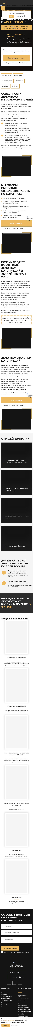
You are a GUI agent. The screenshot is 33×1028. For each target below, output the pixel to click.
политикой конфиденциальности (20, 952)
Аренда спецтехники (23, 1007)
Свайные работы (22, 1001)
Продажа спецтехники (24, 1009)
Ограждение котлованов (24, 1011)
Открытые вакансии (6, 1002)
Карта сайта (4, 1005)
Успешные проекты (6, 996)
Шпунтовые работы (23, 998)
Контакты (3, 1007)
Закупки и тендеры (6, 1000)
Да (11, 16)
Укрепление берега (23, 1016)
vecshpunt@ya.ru (18, 977)
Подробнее (14, 1025)
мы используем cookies (7, 1020)
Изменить (20, 16)
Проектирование (22, 1005)
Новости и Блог (5, 998)
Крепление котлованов (24, 1003)
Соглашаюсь (6, 1025)
